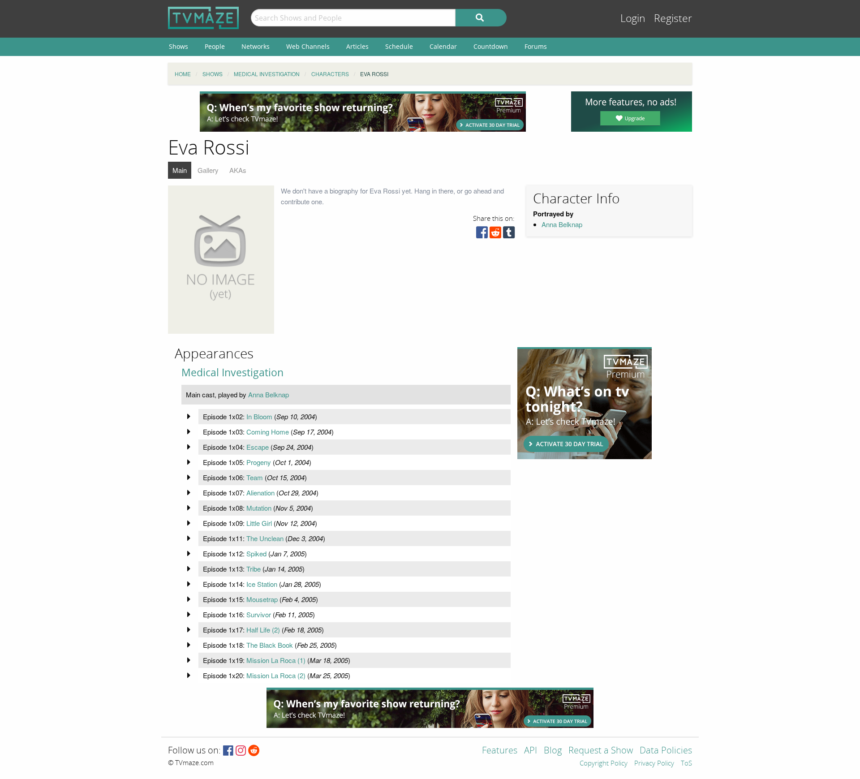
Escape (257, 447)
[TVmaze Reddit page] (254, 751)
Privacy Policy (654, 763)
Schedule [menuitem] (399, 46)
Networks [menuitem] (255, 46)
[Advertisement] (363, 111)
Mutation (258, 507)
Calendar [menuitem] (443, 46)
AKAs (237, 170)
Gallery (208, 170)
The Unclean (265, 538)
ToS (686, 763)
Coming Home (267, 431)
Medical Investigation (232, 372)
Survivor (258, 614)
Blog (553, 751)
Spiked (256, 553)
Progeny (258, 462)
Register (673, 19)
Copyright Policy (604, 763)
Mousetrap (262, 599)
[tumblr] (509, 234)
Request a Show (600, 751)
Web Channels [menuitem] (308, 46)
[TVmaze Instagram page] (241, 751)
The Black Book (269, 645)
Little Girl (259, 523)
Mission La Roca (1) (275, 660)
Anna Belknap (562, 224)
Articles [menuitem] (357, 46)
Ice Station (261, 584)
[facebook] (482, 234)
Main (179, 170)
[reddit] (495, 234)
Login (632, 19)
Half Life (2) (263, 629)
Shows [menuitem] (178, 46)
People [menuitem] (215, 46)
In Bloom (259, 416)
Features (499, 751)
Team (254, 477)
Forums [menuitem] (536, 46)
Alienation (260, 492)
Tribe (253, 568)
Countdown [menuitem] (490, 46)
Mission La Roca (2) (275, 675)
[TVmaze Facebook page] (228, 751)
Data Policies (666, 751)
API (530, 751)
